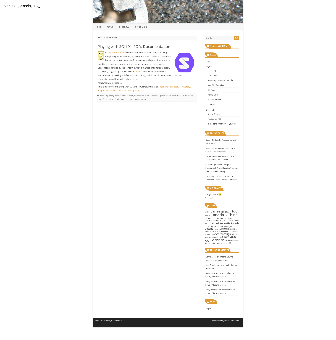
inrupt (139, 75)
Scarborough (223, 234)
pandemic (217, 229)
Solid (111, 103)
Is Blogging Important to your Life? (222, 124)
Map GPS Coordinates (217, 85)
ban (207, 211)
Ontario (209, 228)
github (162, 99)
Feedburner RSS (214, 119)
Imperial (227, 221)
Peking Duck (213, 95)
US (232, 240)
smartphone (217, 237)
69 (220, 194)
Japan (214, 227)
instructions (177, 99)
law (221, 226)
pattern (225, 228)
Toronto (217, 239)
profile (190, 99)
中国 (229, 243)
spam (225, 236)
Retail (235, 232)
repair (217, 231)
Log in (208, 308)
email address (153, 99)
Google (219, 220)
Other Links (141, 27)
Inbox (168, 99)
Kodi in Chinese (214, 114)
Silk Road (211, 90)
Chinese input (140, 99)
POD (185, 99)
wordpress (222, 243)
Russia (213, 234)
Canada (217, 214)
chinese (209, 218)
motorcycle (228, 227)
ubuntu (228, 241)
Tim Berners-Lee (115, 52)
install (232, 221)
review (207, 234)
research (227, 231)
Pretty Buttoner (214, 99)
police (232, 229)
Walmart (214, 243)
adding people (115, 99)
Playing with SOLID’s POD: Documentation (134, 46)
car (226, 215)
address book (127, 99)
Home (98, 27)
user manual (135, 103)
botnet (207, 215)
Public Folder (102, 103)
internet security (219, 223)
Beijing (222, 211)
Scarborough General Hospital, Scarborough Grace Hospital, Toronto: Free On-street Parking (221, 168)
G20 (214, 221)
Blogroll (124, 27)
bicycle (229, 212)
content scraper (223, 218)
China (233, 214)
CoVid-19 (208, 220)
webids (144, 103)
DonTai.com (213, 75)
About (110, 27)
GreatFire (212, 104)
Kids (218, 226)
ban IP (215, 211)
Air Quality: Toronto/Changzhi (220, 80)
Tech (102, 99)
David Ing (212, 70)
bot (234, 211)
